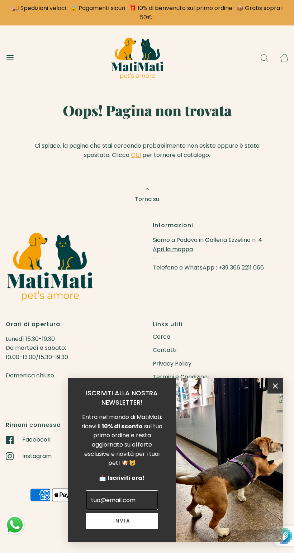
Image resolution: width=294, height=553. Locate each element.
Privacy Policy (172, 363)
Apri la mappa (173, 249)
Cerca (161, 337)
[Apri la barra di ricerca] (264, 58)
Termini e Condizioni (181, 377)
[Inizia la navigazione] (10, 58)
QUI (136, 155)
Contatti (164, 350)
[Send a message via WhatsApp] (15, 525)
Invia (122, 520)
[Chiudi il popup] (275, 386)
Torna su (147, 199)
